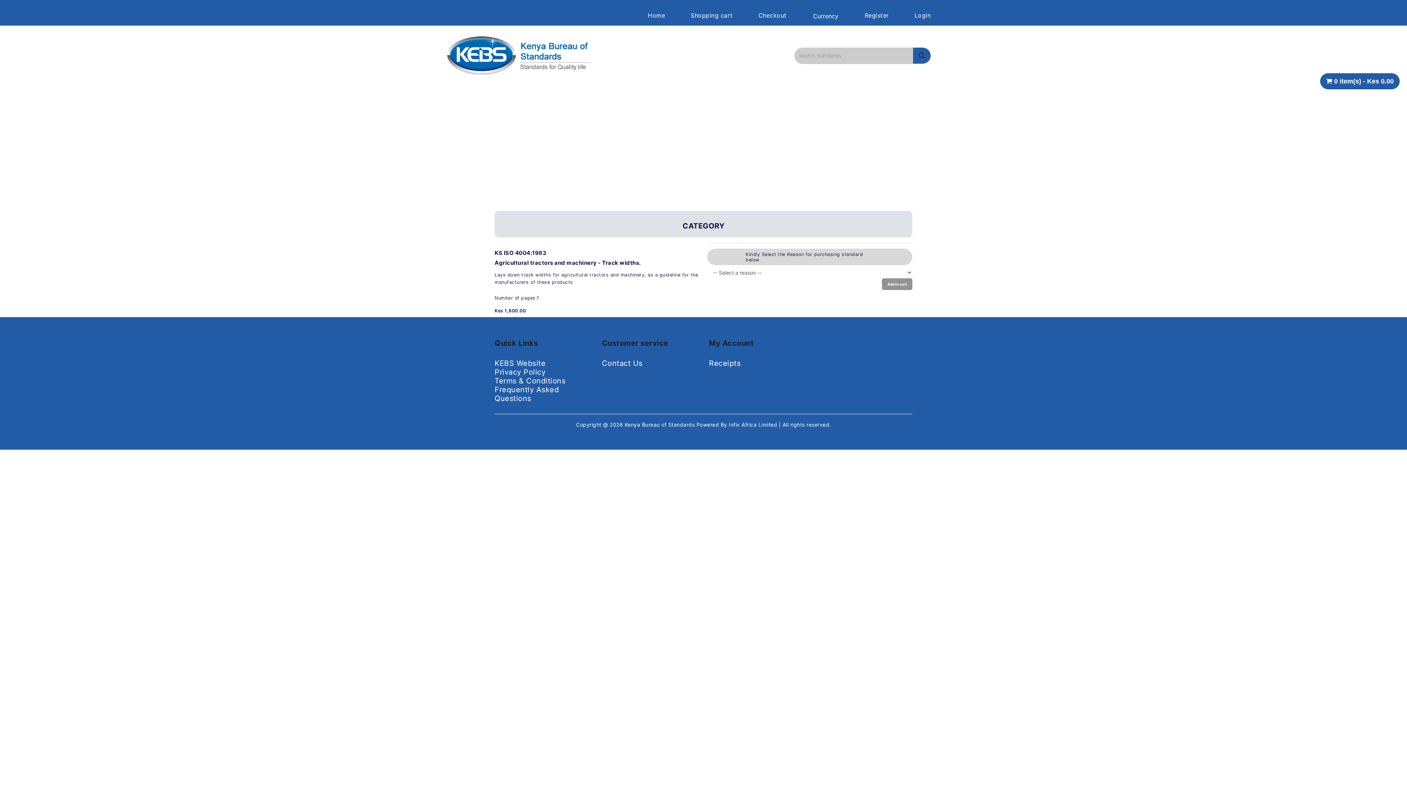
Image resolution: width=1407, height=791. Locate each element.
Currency (825, 16)
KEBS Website (520, 363)
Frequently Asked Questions (527, 394)
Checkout (772, 15)
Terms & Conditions (530, 380)
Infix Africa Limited (754, 425)
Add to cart (897, 284)
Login (923, 15)
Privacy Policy (520, 372)
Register (877, 15)
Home (656, 15)
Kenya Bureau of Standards (661, 425)
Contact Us (622, 363)
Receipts (725, 363)
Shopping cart (712, 15)
